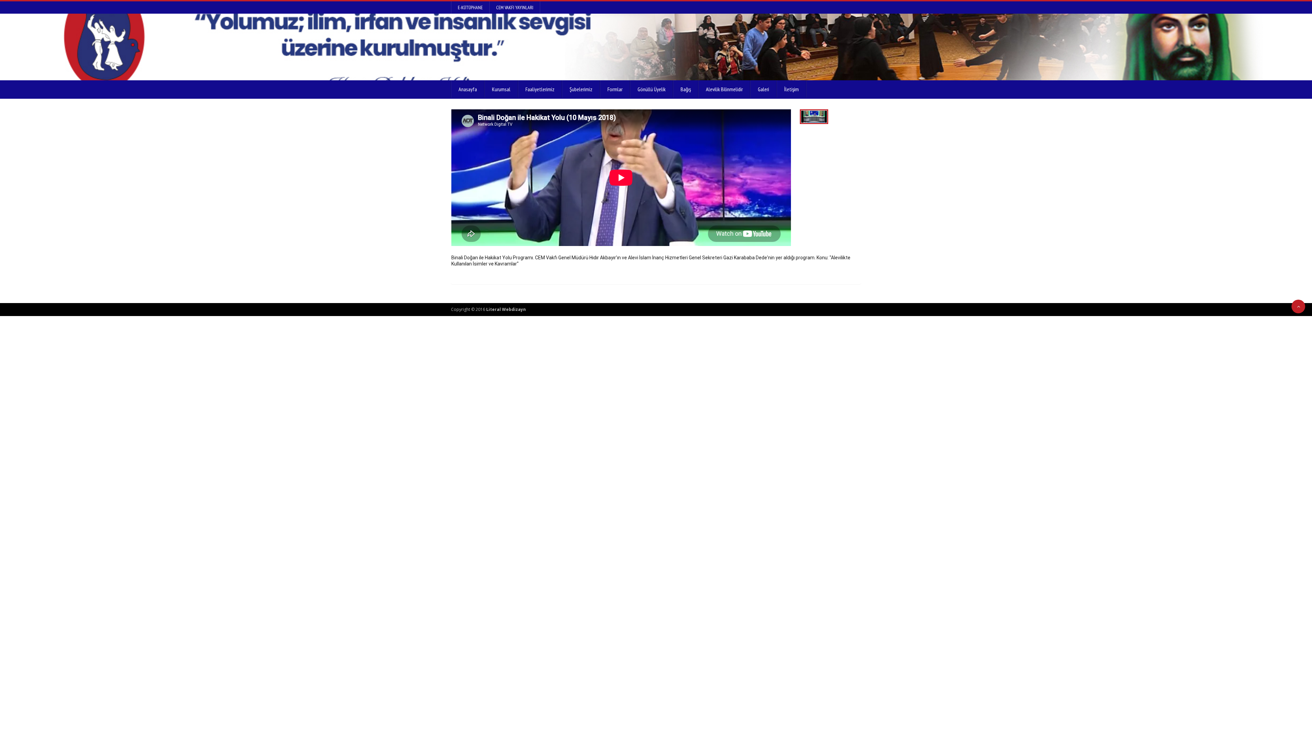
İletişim (791, 89)
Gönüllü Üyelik (652, 89)
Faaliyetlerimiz (540, 89)
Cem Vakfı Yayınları (514, 7)
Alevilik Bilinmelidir (724, 89)
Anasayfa (468, 89)
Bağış (686, 89)
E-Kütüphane (470, 7)
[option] (621, 177)
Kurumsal (501, 89)
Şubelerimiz (581, 89)
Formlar (615, 89)
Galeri (763, 89)
